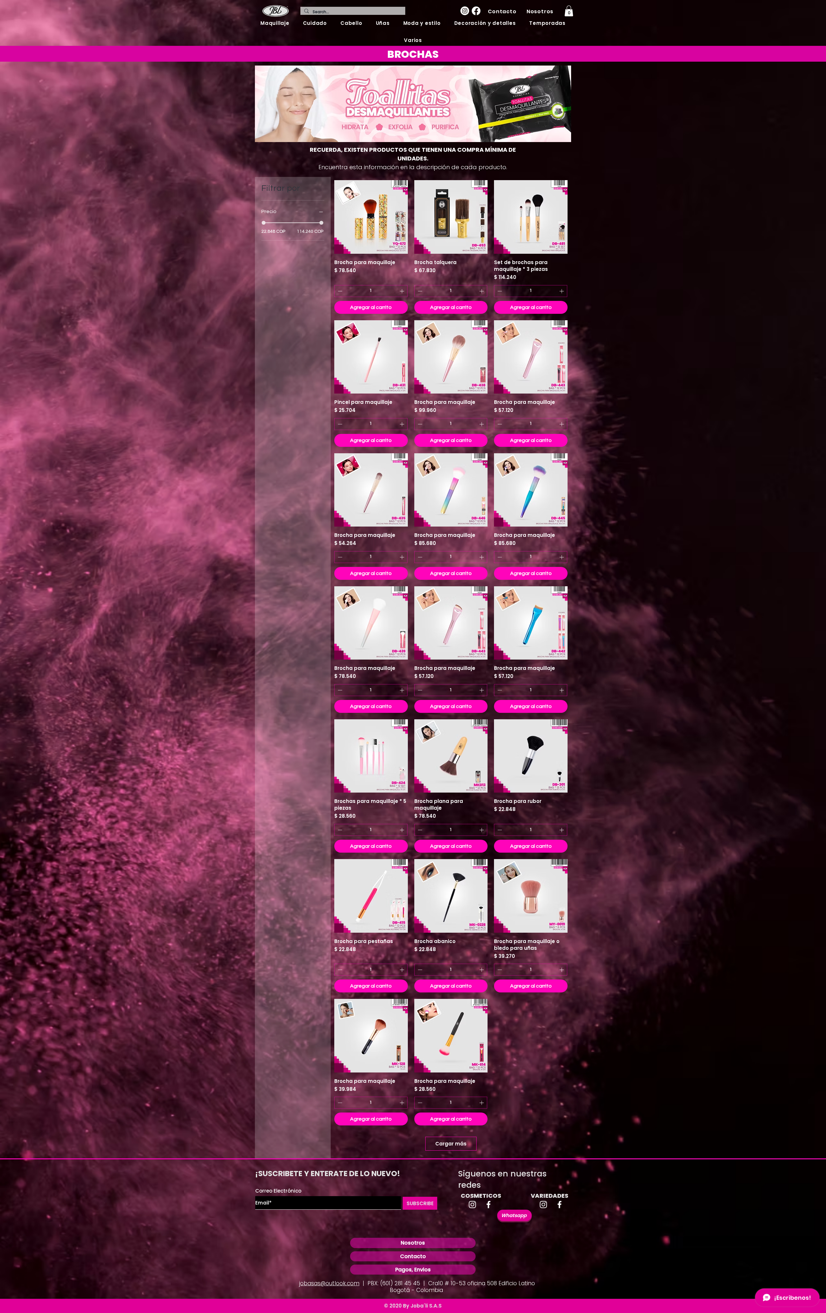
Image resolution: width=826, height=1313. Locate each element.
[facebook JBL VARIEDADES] (559, 1204)
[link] (568, 10)
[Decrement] (339, 291)
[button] (275, 23)
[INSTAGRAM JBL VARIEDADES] (543, 1204)
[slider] (263, 223)
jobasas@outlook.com (329, 1283)
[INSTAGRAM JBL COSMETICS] (472, 1204)
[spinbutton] (370, 291)
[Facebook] (476, 10)
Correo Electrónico (278, 1190)
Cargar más (451, 1143)
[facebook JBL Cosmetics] (488, 1204)
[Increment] (402, 291)
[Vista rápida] (371, 217)
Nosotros (413, 1242)
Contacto (413, 1256)
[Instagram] (464, 10)
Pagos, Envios (413, 1269)
